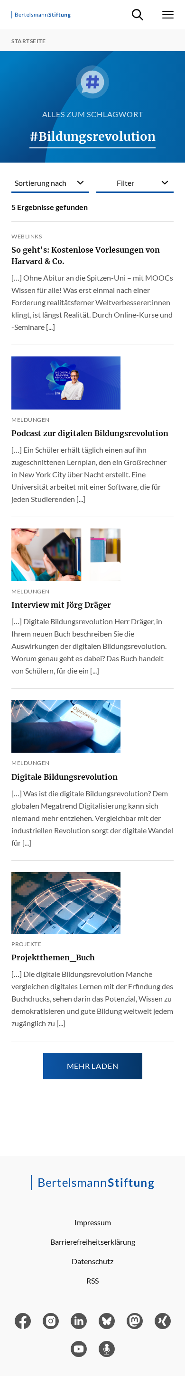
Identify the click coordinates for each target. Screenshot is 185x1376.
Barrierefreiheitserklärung (92, 1241)
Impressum (92, 1222)
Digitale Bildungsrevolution (64, 777)
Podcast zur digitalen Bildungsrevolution (89, 433)
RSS (92, 1280)
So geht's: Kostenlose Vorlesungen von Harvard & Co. (85, 255)
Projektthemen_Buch (53, 957)
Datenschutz (92, 1261)
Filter (125, 182)
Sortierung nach (40, 182)
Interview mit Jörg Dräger (61, 605)
